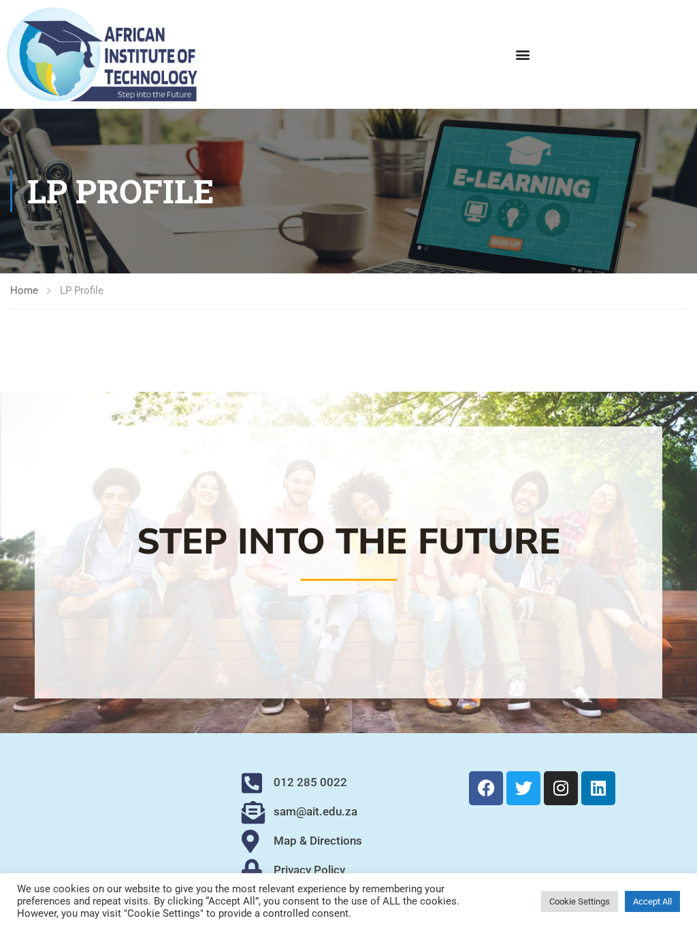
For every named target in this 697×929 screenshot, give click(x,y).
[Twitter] (523, 788)
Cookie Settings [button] (579, 901)
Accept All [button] (652, 901)
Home (24, 290)
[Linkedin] (598, 788)
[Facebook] (486, 788)
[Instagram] (561, 788)
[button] (523, 54)
